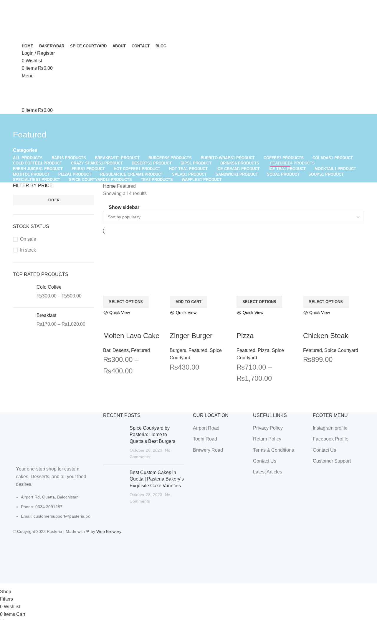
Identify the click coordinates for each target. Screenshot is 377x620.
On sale (28, 239)
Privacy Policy (268, 427)
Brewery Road (208, 450)
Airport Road (206, 427)
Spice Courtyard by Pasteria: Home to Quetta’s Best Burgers (152, 434)
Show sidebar (124, 207)
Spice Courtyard (341, 350)
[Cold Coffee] (22, 293)
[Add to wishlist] (126, 323)
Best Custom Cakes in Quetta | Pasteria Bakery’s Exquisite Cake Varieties (157, 479)
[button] (188, 302)
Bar (106, 350)
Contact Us (264, 460)
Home (110, 186)
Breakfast (46, 315)
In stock (28, 249)
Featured (140, 350)
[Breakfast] (22, 321)
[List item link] (53, 509)
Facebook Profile (330, 438)
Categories (25, 150)
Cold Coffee (49, 287)
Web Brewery (108, 531)
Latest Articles (267, 471)
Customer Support (332, 460)
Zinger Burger (191, 336)
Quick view (110, 323)
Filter (53, 200)
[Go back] (20, 121)
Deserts (121, 350)
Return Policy (267, 438)
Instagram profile (330, 427)
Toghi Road (205, 438)
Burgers (178, 350)
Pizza (245, 336)
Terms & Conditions (273, 450)
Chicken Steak (325, 336)
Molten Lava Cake (131, 336)
